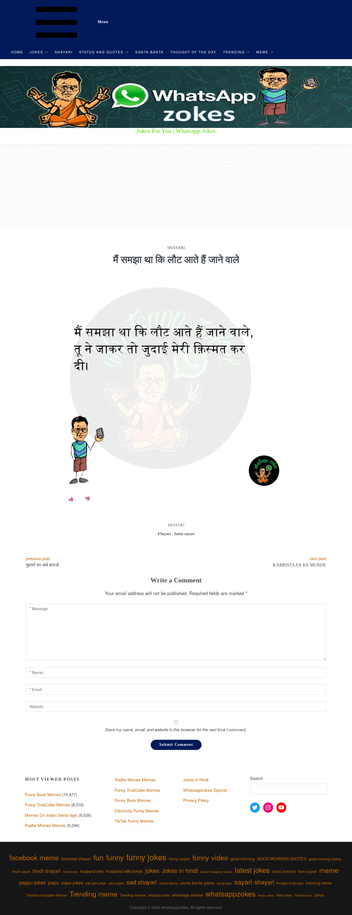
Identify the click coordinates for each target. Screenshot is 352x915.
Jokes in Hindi (195, 779)
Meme (262, 52)
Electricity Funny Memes (137, 810)
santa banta (168, 883)
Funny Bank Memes (43, 794)
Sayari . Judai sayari (177, 534)
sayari (243, 881)
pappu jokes (32, 882)
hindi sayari (21, 871)
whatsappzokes (230, 893)
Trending (234, 52)
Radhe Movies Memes (45, 825)
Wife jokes (284, 895)
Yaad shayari (303, 895)
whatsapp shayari (187, 895)
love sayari (307, 871)
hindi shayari (47, 870)
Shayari (64, 52)
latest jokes (252, 870)
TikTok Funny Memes (134, 821)
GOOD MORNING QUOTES (281, 858)
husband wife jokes (124, 871)
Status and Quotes (101, 52)
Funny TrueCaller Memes (47, 804)
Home (17, 52)
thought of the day (290, 883)
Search (256, 778)
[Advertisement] (176, 185)
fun (99, 857)
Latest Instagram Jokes (216, 871)
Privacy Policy (196, 800)
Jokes (36, 52)
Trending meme (93, 893)
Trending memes (133, 895)
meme (329, 870)
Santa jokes (224, 883)
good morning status (325, 858)
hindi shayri (70, 872)
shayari (264, 881)
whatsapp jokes (159, 895)
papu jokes (72, 882)
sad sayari (116, 883)
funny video (210, 857)
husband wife (91, 871)
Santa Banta (149, 52)
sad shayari (142, 882)
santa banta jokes (197, 883)
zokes (319, 895)
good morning (242, 858)
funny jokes (146, 856)
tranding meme (319, 883)
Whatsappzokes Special (205, 790)
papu (53, 882)
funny (115, 857)
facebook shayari (76, 858)
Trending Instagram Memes (46, 895)
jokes (152, 870)
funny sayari (179, 858)
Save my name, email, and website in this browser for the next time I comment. (176, 729)
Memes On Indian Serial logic (51, 815)
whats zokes (266, 895)
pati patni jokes (96, 883)
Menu (103, 22)
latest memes (284, 871)
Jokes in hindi (180, 870)
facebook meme (34, 857)
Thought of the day (193, 52)
